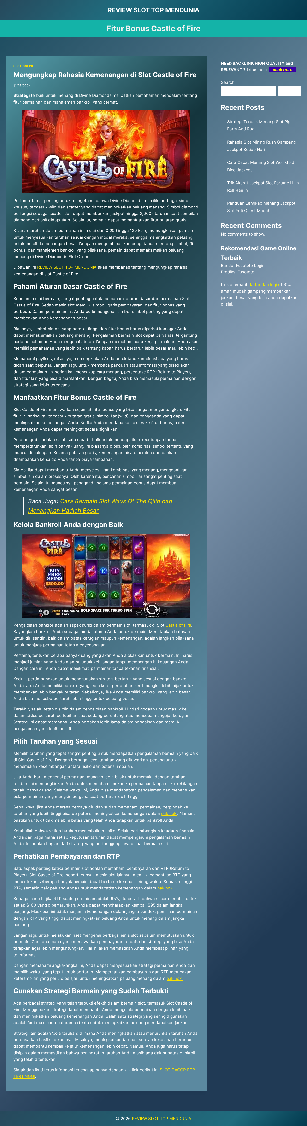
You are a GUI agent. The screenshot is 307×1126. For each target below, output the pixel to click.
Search (227, 82)
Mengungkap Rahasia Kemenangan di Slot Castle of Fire (104, 75)
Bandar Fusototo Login (243, 265)
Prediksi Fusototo (237, 272)
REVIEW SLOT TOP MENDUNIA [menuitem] (67, 267)
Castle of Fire (178, 625)
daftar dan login (263, 284)
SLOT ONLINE (23, 66)
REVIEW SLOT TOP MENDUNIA (161, 1118)
